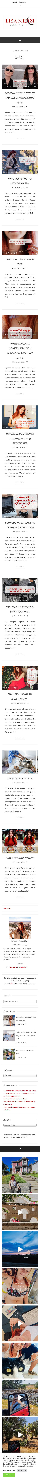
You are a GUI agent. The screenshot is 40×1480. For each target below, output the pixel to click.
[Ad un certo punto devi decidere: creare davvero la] (20, 1212)
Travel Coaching (22, 600)
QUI (12, 983)
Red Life (20, 86)
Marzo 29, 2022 (19, 862)
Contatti (14, 2)
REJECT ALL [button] (22, 1470)
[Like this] (27, 107)
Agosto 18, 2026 (21, 1024)
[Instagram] (20, 5)
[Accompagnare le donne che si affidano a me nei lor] (20, 1286)
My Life (32, 84)
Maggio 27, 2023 (19, 532)
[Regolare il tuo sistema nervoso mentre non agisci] (20, 1435)
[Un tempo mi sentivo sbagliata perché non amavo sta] (20, 1323)
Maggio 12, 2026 (19, 107)
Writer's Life (30, 86)
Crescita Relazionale (27, 595)
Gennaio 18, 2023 (19, 616)
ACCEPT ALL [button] (9, 1475)
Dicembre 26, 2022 (19, 703)
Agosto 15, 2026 (21, 1057)
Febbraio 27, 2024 (19, 268)
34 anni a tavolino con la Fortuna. (20, 858)
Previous (7, 908)
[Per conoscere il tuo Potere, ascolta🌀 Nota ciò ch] (20, 1398)
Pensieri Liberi (10, 86)
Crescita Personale (11, 84)
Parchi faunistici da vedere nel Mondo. (15, 1099)
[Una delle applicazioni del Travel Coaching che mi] (20, 1175)
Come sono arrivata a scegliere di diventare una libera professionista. (20, 439)
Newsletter (22, 2)
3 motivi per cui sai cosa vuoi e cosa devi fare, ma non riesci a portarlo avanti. (26, 1035)
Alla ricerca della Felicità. (20, 778)
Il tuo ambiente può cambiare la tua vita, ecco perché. (19, 1091)
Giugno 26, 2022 (19, 783)
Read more (20, 138)
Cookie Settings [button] (9, 1470)
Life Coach (24, 84)
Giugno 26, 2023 (19, 447)
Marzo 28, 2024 (19, 187)
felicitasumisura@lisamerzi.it (18, 967)
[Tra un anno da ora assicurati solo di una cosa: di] (20, 1360)
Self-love (24, 337)
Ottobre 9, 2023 (19, 362)
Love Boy (6, 516)
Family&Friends (11, 849)
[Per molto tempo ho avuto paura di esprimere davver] (20, 1249)
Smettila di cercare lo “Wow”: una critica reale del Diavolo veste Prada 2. (20, 98)
